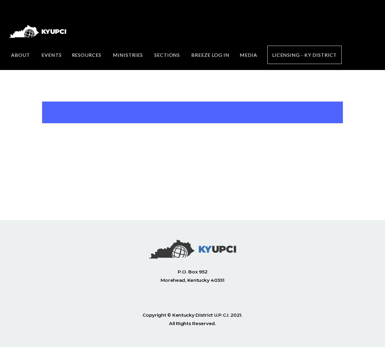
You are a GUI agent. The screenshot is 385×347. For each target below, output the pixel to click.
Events (52, 55)
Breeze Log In (210, 55)
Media (248, 55)
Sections (167, 55)
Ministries (128, 55)
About (21, 55)
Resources (87, 55)
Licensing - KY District (304, 55)
